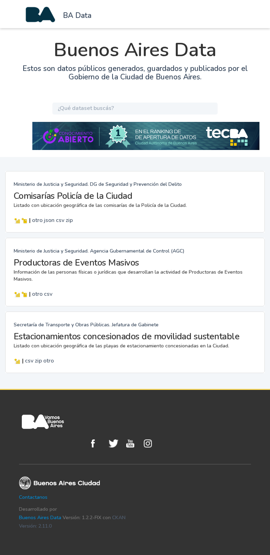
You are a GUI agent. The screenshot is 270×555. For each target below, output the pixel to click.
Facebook (98, 443)
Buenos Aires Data (40, 517)
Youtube (133, 443)
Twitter (116, 443)
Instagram (151, 443)
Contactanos (33, 497)
